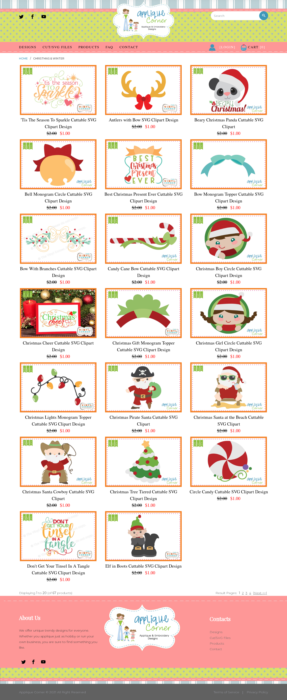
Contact (129, 47)
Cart (256, 47)
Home (23, 58)
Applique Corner (32, 692)
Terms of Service (226, 692)
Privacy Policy (257, 692)
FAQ (109, 47)
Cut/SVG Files (57, 47)
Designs (27, 47)
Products (88, 47)
